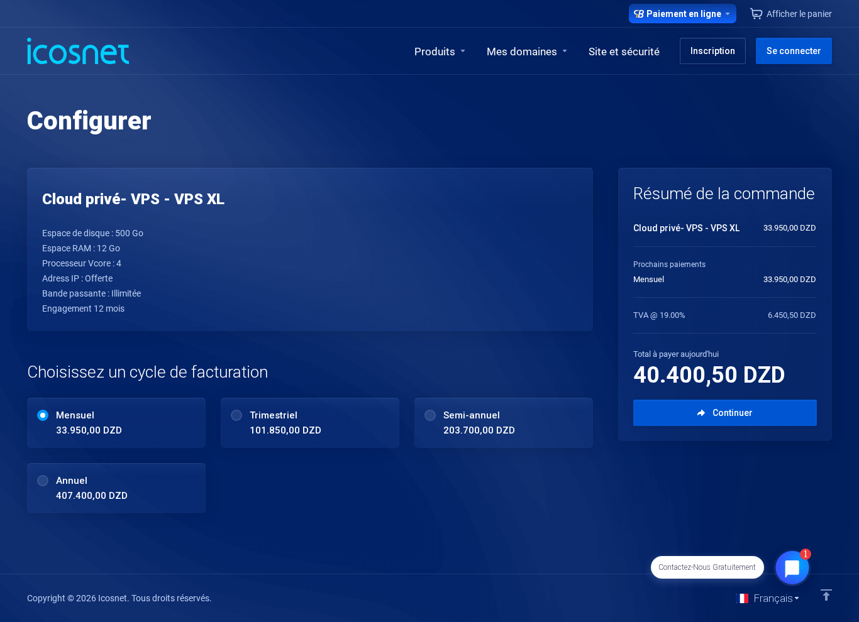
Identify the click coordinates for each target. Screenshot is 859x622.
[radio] (42, 415)
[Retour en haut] (826, 595)
